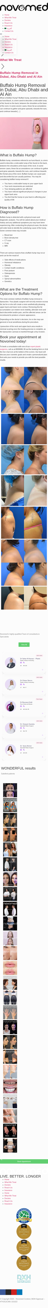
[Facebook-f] (3, 1292)
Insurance (8, 26)
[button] (24, 33)
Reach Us (8, 23)
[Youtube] (14, 1292)
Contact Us (8, 31)
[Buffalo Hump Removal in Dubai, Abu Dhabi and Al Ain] (3, 66)
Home (6, 15)
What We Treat (10, 18)
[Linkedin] (19, 1292)
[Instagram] (8, 1292)
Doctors (7, 20)
